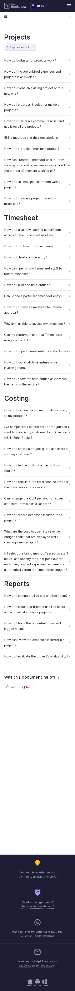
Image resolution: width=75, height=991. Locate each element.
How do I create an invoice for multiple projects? (31, 107)
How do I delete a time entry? (25, 257)
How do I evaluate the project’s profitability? (36, 656)
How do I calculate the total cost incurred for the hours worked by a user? (36, 484)
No (27, 687)
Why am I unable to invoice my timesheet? (34, 324)
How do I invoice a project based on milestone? (30, 201)
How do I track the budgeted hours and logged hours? (32, 626)
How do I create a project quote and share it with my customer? (36, 451)
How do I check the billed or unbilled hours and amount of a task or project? (34, 609)
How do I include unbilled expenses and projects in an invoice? (32, 74)
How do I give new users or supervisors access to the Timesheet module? (32, 232)
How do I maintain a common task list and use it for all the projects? (34, 123)
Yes (12, 687)
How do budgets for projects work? (30, 60)
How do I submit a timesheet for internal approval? (33, 310)
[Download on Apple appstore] (37, 984)
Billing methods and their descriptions (31, 138)
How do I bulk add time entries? (27, 285)
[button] (37, 6)
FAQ (23, 6)
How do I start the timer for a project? (31, 149)
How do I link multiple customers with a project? (32, 184)
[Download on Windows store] (45, 984)
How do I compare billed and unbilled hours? (36, 596)
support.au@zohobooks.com (37, 965)
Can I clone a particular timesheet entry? (33, 296)
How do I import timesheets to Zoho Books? (36, 351)
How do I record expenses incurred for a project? (33, 517)
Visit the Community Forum (36, 876)
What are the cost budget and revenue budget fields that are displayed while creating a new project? (32, 536)
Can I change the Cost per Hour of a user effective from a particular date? (33, 501)
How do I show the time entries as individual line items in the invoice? (35, 381)
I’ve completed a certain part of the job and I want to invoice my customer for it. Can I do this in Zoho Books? (36, 432)
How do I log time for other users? (29, 246)
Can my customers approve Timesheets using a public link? (33, 337)
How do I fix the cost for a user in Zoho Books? (32, 468)
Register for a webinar (36, 906)
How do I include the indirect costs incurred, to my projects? (35, 413)
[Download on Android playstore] (30, 984)
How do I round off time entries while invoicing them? (31, 365)
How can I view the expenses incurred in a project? (34, 642)
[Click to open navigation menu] (6, 16)
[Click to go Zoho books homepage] (12, 6)
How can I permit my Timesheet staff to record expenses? (33, 271)
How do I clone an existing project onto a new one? (33, 90)
